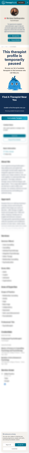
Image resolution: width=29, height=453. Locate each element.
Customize (14, 449)
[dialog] (14, 442)
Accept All (20, 444)
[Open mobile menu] (27, 2)
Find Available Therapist (14, 118)
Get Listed (20, 2)
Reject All (8, 444)
